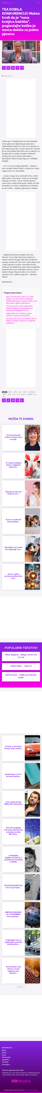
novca (18, 394)
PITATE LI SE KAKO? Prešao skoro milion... (13, 747)
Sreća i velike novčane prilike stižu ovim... (13, 576)
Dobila (15, 392)
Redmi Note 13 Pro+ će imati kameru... (13, 775)
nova (14, 394)
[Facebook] (4, 68)
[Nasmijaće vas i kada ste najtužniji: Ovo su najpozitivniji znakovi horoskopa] (32, 549)
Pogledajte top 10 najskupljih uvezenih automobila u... (13, 942)
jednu (20, 392)
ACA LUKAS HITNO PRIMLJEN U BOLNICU (13, 803)
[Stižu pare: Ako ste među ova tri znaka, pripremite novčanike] (32, 493)
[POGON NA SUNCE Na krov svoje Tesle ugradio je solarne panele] (32, 887)
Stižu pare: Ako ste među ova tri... (13, 493)
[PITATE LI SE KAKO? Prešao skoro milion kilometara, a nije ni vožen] (32, 748)
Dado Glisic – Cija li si (21, 666)
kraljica (4, 394)
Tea (35, 394)
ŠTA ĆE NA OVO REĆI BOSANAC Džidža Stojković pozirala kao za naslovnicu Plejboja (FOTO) (19, 308)
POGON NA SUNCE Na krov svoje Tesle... (13, 886)
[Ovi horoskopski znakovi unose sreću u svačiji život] (32, 438)
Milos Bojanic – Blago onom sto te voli (21, 655)
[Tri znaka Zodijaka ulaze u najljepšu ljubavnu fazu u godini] (32, 466)
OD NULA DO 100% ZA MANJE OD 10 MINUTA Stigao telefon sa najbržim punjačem (21, 321)
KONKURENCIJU (31, 392)
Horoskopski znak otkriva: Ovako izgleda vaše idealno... (13, 970)
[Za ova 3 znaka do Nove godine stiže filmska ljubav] (32, 521)
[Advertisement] (21, 108)
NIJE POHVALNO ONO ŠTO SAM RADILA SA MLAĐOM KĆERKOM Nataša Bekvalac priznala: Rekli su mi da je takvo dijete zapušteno (21, 300)
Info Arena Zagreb (31, 1090)
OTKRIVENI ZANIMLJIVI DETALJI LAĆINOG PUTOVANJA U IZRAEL (13, 859)
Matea (9, 394)
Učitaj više (20, 987)
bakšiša (10, 392)
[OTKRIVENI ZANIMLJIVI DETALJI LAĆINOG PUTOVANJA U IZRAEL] (32, 859)
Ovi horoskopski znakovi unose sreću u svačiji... (13, 437)
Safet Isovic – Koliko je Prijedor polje (21, 676)
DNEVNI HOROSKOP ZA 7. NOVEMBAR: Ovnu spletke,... (13, 914)
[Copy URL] (22, 68)
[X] (17, 68)
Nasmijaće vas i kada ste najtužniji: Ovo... (13, 548)
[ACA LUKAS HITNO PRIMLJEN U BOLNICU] (32, 804)
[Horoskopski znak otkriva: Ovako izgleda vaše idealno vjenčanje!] (32, 970)
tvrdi (4, 396)
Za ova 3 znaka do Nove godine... (13, 520)
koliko (24, 392)
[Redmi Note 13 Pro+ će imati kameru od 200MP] (32, 776)
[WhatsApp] (13, 68)
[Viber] (8, 68)
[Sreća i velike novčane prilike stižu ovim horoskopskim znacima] (32, 577)
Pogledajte (30, 394)
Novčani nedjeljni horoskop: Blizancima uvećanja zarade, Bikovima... (13, 831)
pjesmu (23, 394)
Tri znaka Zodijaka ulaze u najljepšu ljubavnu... (13, 465)
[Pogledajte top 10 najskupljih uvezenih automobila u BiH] (32, 943)
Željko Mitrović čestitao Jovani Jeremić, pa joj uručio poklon (18, 314)
